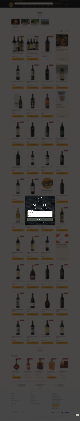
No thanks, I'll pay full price (40, 222)
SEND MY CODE (40, 219)
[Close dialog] (26, 196)
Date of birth (31, 210)
